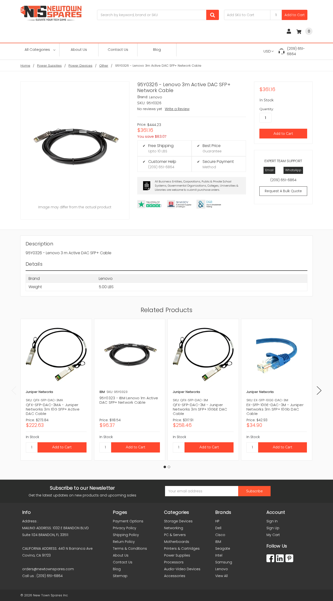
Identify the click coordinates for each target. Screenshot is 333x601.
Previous (14, 390)
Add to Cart (294, 14)
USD (267, 51)
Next (319, 390)
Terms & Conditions (130, 548)
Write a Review (177, 108)
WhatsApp (293, 170)
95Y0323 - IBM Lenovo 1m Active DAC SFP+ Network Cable (128, 400)
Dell (218, 528)
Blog (157, 49)
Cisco (220, 534)
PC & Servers (175, 534)
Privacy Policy (124, 528)
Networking (173, 528)
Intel (218, 555)
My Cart (273, 534)
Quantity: (266, 109)
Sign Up (272, 528)
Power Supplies (177, 555)
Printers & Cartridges (182, 548)
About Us (79, 49)
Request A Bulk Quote (283, 191)
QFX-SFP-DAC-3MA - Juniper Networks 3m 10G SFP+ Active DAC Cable (52, 409)
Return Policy (124, 541)
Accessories (174, 575)
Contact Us (118, 49)
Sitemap (120, 575)
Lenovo (221, 569)
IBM (218, 541)
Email (269, 170)
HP (217, 521)
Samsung (223, 562)
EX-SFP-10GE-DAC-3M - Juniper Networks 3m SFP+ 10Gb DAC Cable (275, 409)
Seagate (222, 548)
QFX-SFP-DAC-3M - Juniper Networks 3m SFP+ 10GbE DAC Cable (200, 409)
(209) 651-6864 (296, 51)
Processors (174, 562)
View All (221, 575)
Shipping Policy (126, 534)
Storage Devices (178, 521)
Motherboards (176, 541)
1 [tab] (165, 467)
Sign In (272, 521)
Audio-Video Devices (182, 569)
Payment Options (128, 521)
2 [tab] (169, 467)
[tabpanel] (56, 389)
